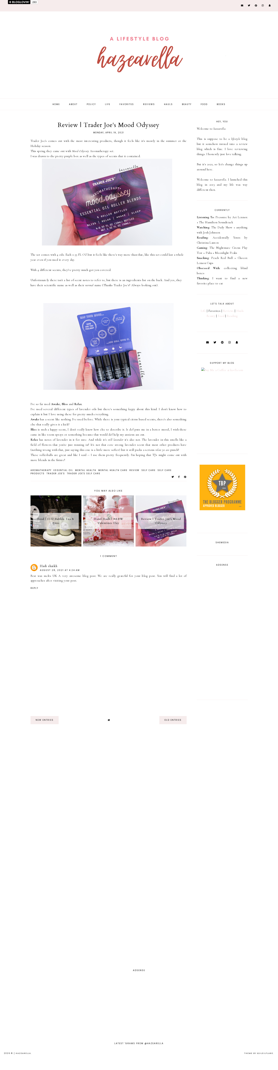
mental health (85, 470)
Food (204, 104)
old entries (173, 720)
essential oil (63, 470)
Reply (34, 588)
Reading (232, 316)
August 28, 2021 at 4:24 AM (60, 570)
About (73, 104)
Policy (91, 104)
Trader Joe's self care (83, 473)
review (134, 470)
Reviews (149, 104)
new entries (45, 720)
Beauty (187, 104)
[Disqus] (62, 790)
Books (221, 104)
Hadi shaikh (48, 566)
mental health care (112, 470)
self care (148, 470)
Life (107, 104)
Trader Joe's (56, 473)
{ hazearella (22, 1053)
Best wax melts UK (44, 576)
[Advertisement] (108, 684)
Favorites (126, 104)
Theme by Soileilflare (258, 1053)
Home (56, 104)
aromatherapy (41, 470)
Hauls (168, 104)
